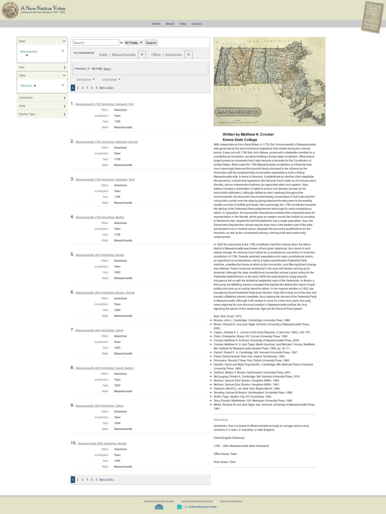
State (22, 41)
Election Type (27, 114)
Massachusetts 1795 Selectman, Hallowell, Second (107, 141)
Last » (110, 87)
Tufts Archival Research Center (197, 501)
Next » (107, 68)
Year (22, 67)
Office (22, 75)
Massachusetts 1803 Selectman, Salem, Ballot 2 (105, 368)
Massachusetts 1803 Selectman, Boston (100, 255)
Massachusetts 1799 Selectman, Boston (100, 217)
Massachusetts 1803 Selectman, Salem (100, 330)
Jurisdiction (26, 97)
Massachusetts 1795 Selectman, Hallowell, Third (105, 179)
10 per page (109, 79)
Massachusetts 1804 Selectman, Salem (100, 405)
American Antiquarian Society (159, 501)
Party (22, 106)
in (121, 42)
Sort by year (83, 79)
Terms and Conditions (231, 501)
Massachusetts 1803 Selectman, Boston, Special (105, 292)
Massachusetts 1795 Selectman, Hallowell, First (105, 104)
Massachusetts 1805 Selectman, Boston (102, 443)
